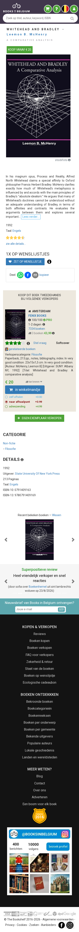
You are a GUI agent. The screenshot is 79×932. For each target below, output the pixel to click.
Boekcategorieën (40, 708)
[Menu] (74, 9)
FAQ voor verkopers (40, 655)
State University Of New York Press (37, 473)
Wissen (56, 515)
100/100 (37, 320)
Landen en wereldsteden (39, 757)
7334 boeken (36, 328)
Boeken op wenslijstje (39, 676)
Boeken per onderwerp (39, 722)
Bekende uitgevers (39, 736)
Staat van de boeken (39, 669)
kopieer (44, 274)
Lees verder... (30, 216)
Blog (39, 776)
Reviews (39, 634)
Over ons (39, 790)
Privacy (10, 925)
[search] (72, 18)
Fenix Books (37, 315)
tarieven (34, 381)
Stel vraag (39, 343)
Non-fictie (9, 443)
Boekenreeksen (39, 716)
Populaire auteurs (39, 743)
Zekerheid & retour (39, 662)
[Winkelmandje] (48, 9)
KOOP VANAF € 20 (19, 49)
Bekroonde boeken (39, 702)
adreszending (25, 406)
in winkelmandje (27, 390)
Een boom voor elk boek (39, 804)
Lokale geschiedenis (39, 750)
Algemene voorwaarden (58, 919)
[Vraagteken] (57, 9)
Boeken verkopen (39, 648)
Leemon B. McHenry (27, 34)
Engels (17, 230)
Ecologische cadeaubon (39, 682)
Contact (39, 783)
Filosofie (37, 354)
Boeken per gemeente (39, 729)
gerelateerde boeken (21, 349)
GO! (61, 609)
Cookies (22, 925)
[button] (6, 539)
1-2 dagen (35, 324)
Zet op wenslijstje (27, 261)
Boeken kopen (39, 641)
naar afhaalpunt (25, 401)
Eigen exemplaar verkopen (41, 418)
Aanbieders (48, 925)
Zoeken (34, 925)
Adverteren (39, 797)
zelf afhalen (25, 396)
